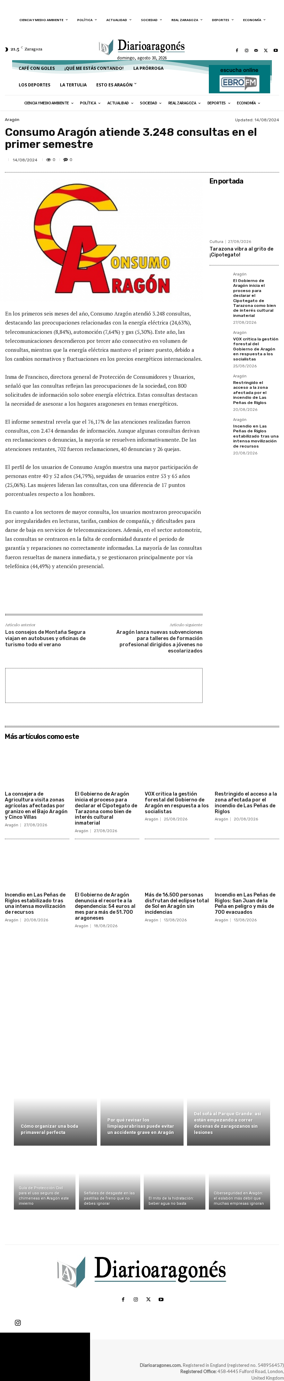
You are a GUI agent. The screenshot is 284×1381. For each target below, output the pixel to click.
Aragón (12, 120)
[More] (272, 159)
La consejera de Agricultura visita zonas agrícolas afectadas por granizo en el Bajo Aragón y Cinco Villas (36, 805)
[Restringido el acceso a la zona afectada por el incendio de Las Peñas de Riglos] (219, 384)
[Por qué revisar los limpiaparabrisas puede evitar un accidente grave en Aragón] (142, 1106)
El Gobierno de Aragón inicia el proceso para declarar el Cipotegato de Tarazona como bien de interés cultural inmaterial (254, 298)
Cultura (216, 242)
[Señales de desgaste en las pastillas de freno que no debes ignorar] (110, 1179)
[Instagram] (246, 50)
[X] (266, 50)
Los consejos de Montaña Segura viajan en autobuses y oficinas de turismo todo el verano (45, 638)
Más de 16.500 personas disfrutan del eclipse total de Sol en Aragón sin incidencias (177, 903)
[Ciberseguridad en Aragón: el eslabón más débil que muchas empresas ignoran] (239, 1179)
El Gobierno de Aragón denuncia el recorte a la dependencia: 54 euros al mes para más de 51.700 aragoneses (105, 906)
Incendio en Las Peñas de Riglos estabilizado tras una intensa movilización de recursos (255, 436)
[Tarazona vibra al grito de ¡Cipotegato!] (244, 212)
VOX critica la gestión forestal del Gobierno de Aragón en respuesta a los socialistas (255, 349)
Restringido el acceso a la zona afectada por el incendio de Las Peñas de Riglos (250, 392)
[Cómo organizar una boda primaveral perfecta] (55, 1106)
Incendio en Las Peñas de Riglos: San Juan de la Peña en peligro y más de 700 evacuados (245, 903)
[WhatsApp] (256, 159)
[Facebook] (237, 50)
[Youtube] (276, 50)
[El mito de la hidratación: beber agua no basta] (174, 1179)
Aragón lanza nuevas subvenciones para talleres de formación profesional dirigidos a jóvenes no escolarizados (159, 641)
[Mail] (256, 50)
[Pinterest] (240, 159)
